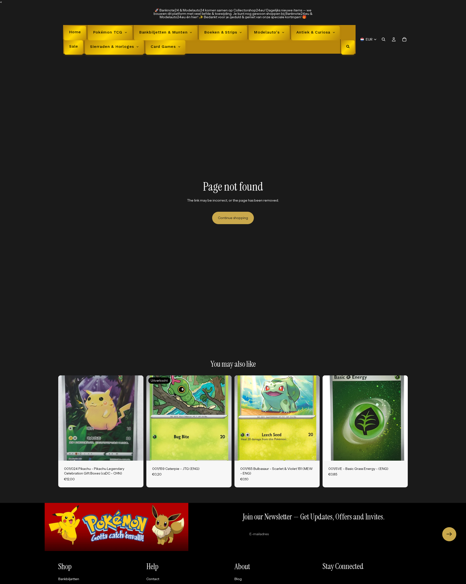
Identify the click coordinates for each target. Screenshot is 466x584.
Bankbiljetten (68, 578)
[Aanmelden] (449, 534)
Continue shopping (233, 218)
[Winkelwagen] (404, 39)
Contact (152, 578)
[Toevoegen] (136, 453)
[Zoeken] (383, 39)
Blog (238, 578)
